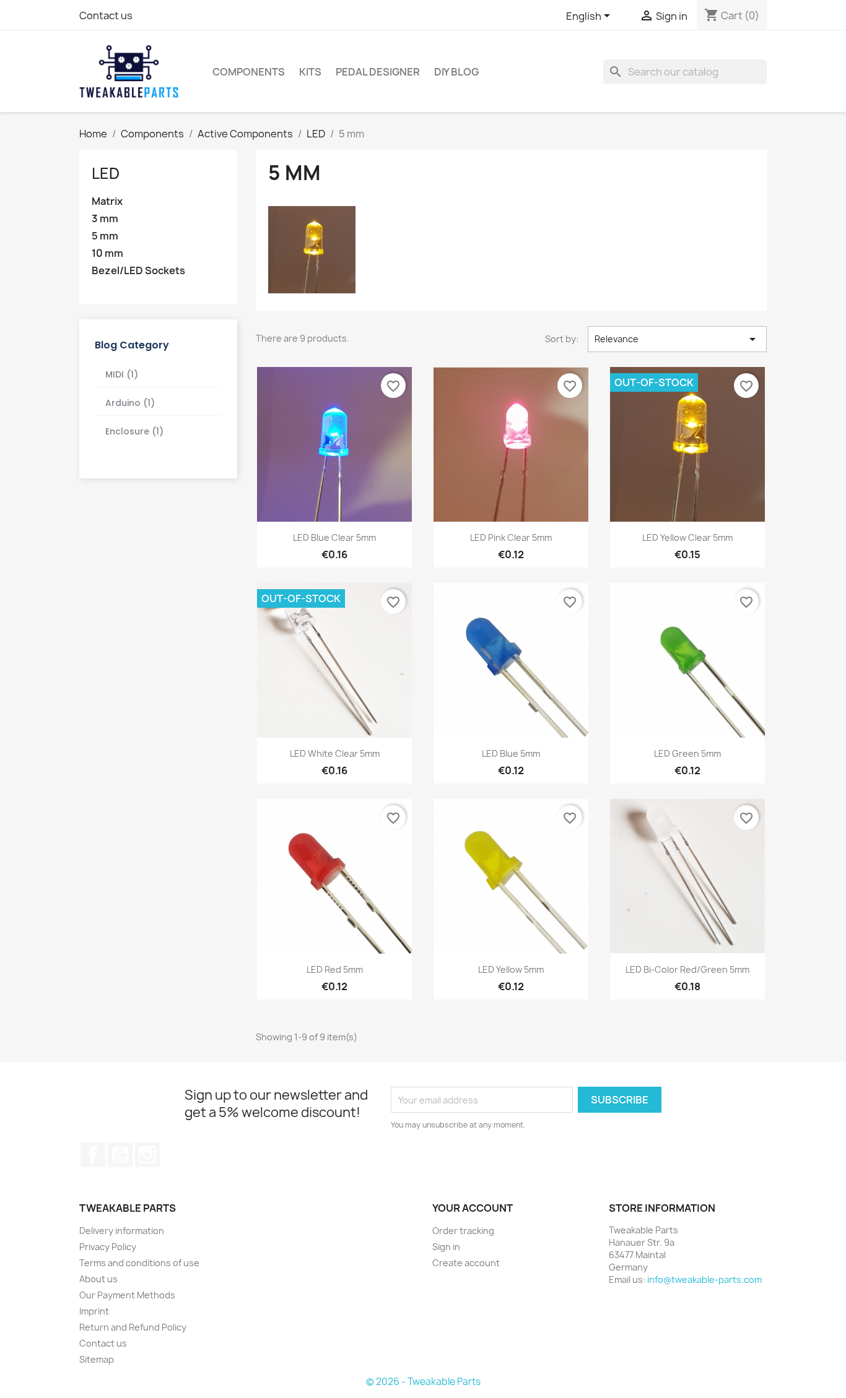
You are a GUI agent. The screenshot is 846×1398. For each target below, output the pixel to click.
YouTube (120, 1154)
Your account (472, 1208)
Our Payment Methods (127, 1295)
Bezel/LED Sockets (138, 270)
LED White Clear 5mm (335, 753)
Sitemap (96, 1359)
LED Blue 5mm (511, 753)
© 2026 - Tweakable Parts (423, 1381)
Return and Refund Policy (132, 1327)
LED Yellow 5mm (511, 969)
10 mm (107, 253)
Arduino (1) (130, 403)
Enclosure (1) (134, 431)
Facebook (93, 1154)
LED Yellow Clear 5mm (687, 537)
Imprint (94, 1311)
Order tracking (463, 1230)
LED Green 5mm (687, 753)
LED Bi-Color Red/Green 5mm (687, 969)
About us (98, 1279)
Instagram (147, 1154)
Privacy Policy (107, 1247)
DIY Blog (456, 72)
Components (248, 72)
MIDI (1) (121, 374)
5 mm (105, 236)
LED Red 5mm (335, 969)
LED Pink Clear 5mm (511, 537)
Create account (466, 1263)
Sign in (446, 1247)
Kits (310, 72)
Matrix (107, 201)
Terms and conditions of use (139, 1263)
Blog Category (132, 345)
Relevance (677, 339)
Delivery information (121, 1230)
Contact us (106, 15)
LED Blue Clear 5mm (334, 537)
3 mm (105, 218)
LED (106, 173)
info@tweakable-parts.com (704, 1279)
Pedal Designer (378, 72)
